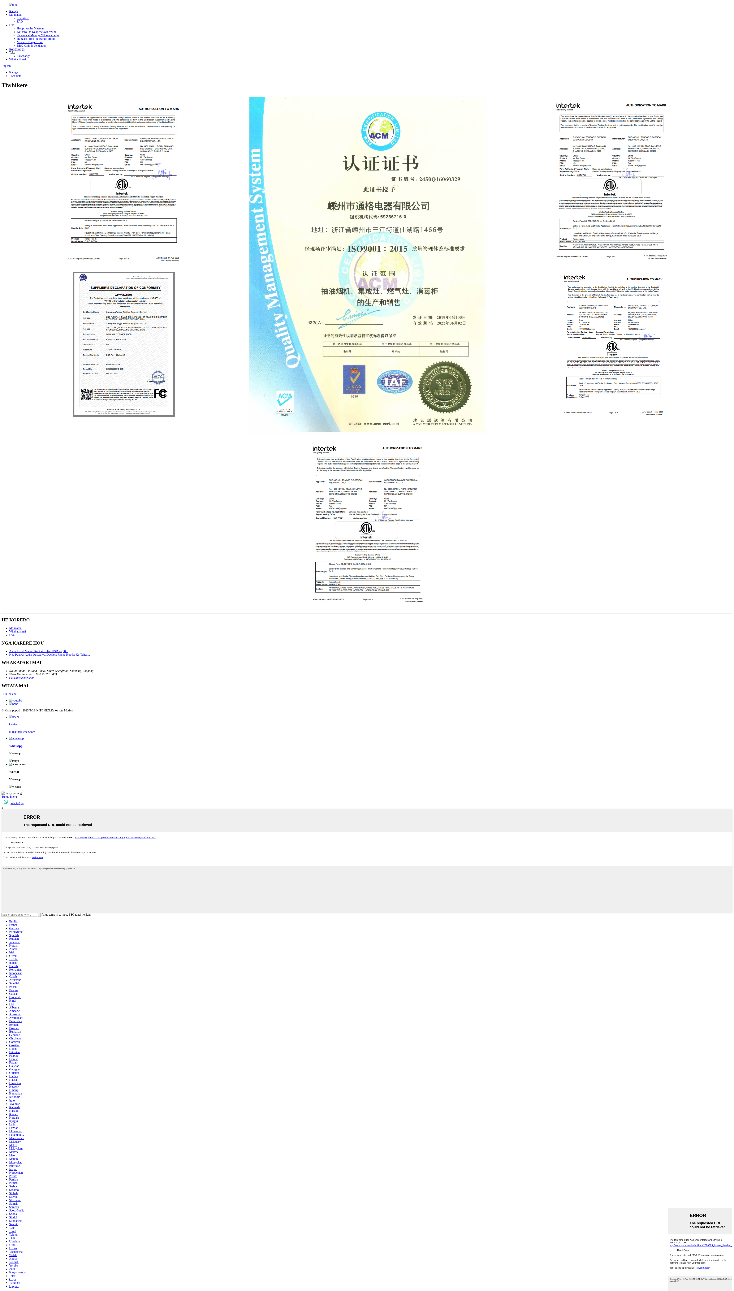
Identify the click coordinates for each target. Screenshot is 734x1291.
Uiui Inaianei (9, 694)
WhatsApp (17, 803)
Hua (11, 25)
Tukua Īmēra (9, 796)
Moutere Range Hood (30, 42)
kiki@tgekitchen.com (21, 677)
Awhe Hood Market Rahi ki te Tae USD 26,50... (38, 651)
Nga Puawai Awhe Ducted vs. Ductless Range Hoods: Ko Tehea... (49, 654)
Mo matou (15, 14)
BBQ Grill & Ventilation (31, 45)
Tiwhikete (23, 18)
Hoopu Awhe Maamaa (30, 28)
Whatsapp (16, 746)
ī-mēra (13, 724)
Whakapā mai (17, 59)
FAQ (20, 21)
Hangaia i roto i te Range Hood (36, 38)
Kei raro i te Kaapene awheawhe (36, 31)
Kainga (13, 11)
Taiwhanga (23, 56)
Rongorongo (16, 49)
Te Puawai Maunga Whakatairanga (38, 35)
